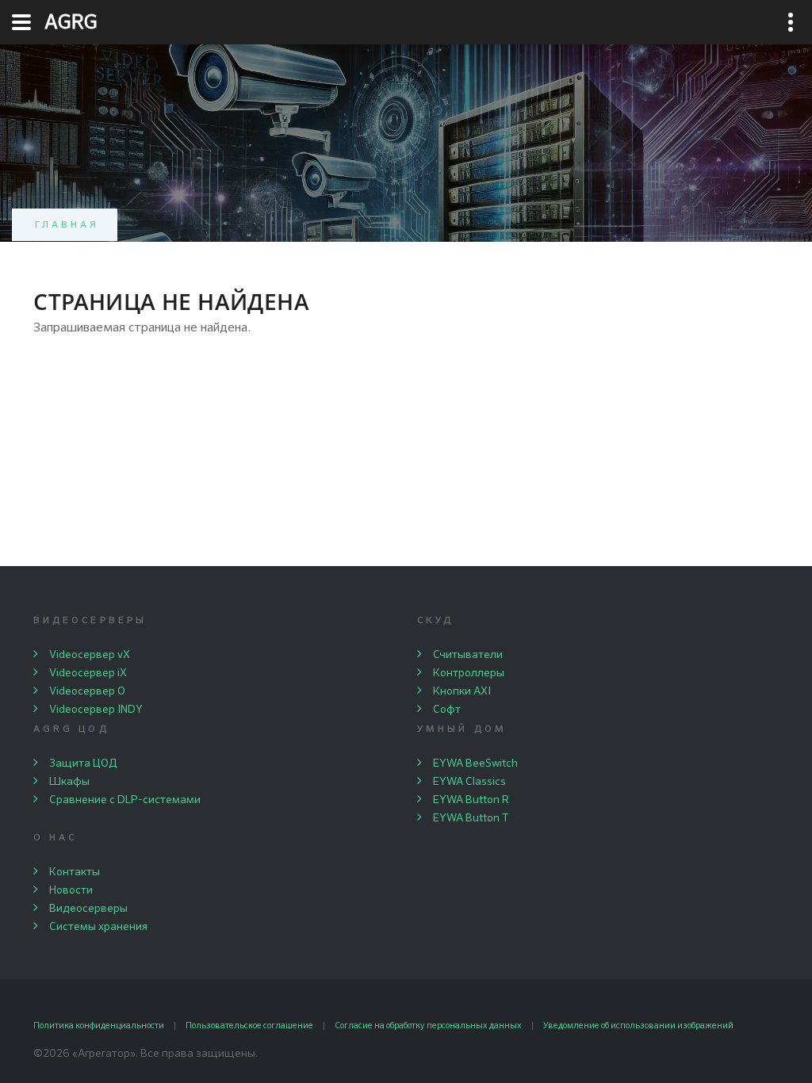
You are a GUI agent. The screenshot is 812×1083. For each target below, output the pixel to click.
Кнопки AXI (462, 691)
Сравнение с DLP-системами (125, 800)
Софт (447, 709)
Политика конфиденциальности (98, 1025)
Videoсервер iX (88, 673)
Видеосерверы (90, 621)
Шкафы (69, 781)
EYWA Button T (471, 818)
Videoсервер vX (89, 654)
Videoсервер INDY (96, 709)
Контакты (74, 872)
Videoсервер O (87, 691)
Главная (67, 225)
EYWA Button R (471, 800)
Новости (71, 890)
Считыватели (468, 654)
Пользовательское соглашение (249, 1025)
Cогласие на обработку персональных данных (428, 1025)
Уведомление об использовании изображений (638, 1025)
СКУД (435, 621)
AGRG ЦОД (71, 729)
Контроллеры (468, 673)
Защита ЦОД (83, 763)
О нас (55, 838)
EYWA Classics (469, 781)
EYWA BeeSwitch (475, 763)
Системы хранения (98, 926)
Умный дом (462, 729)
